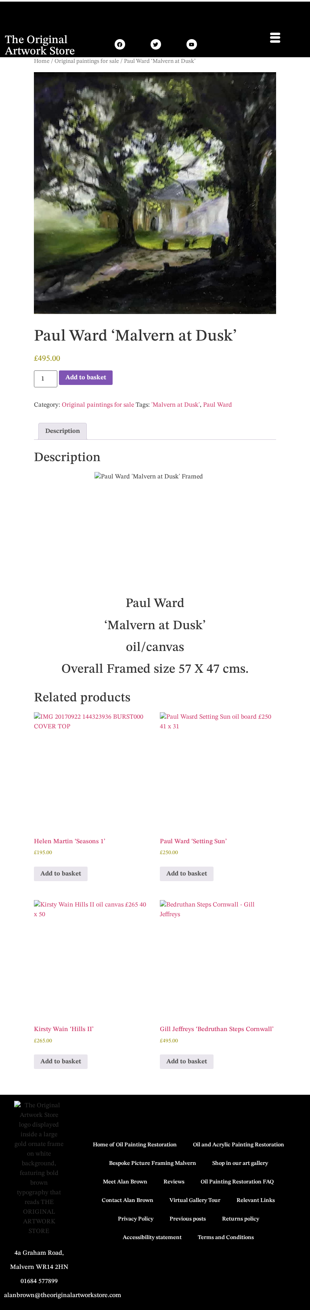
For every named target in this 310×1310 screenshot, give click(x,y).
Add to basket (85, 377)
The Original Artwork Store (40, 46)
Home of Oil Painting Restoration (135, 1145)
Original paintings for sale (86, 61)
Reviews (173, 1182)
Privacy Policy (135, 1219)
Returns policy (240, 1219)
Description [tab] (62, 431)
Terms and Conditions (226, 1237)
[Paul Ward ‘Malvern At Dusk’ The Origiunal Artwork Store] (275, 37)
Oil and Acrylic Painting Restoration (238, 1145)
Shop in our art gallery (240, 1163)
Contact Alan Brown (127, 1200)
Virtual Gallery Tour (195, 1200)
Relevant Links (256, 1200)
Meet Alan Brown (125, 1182)
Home (42, 61)
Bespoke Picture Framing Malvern (152, 1163)
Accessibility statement (152, 1237)
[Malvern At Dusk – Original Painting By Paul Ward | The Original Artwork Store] (120, 44)
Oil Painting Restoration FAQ (237, 1182)
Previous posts (188, 1219)
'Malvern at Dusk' (175, 405)
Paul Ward (217, 405)
